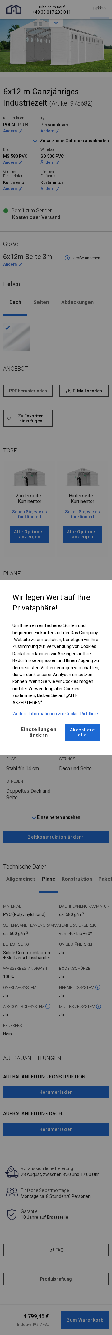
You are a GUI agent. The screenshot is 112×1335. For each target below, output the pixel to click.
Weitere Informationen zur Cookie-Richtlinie (55, 713)
